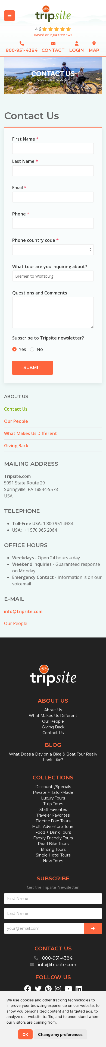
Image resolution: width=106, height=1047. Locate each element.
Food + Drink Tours (53, 832)
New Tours (53, 860)
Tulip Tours (53, 803)
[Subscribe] (93, 928)
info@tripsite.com (23, 611)
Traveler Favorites (53, 815)
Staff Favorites (53, 809)
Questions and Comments (39, 293)
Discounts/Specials (53, 786)
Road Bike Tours (53, 843)
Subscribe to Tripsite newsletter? (48, 338)
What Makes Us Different (30, 433)
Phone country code (35, 240)
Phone (20, 214)
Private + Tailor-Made (53, 792)
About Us (53, 709)
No (39, 349)
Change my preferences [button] (60, 1034)
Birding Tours (53, 849)
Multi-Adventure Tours (53, 826)
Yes (22, 349)
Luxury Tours (53, 798)
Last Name (25, 161)
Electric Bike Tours (53, 820)
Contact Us (15, 409)
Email (19, 188)
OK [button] (25, 1034)
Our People (16, 421)
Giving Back (16, 446)
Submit (32, 367)
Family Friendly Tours (53, 838)
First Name (25, 139)
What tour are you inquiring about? (49, 266)
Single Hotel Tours (53, 855)
